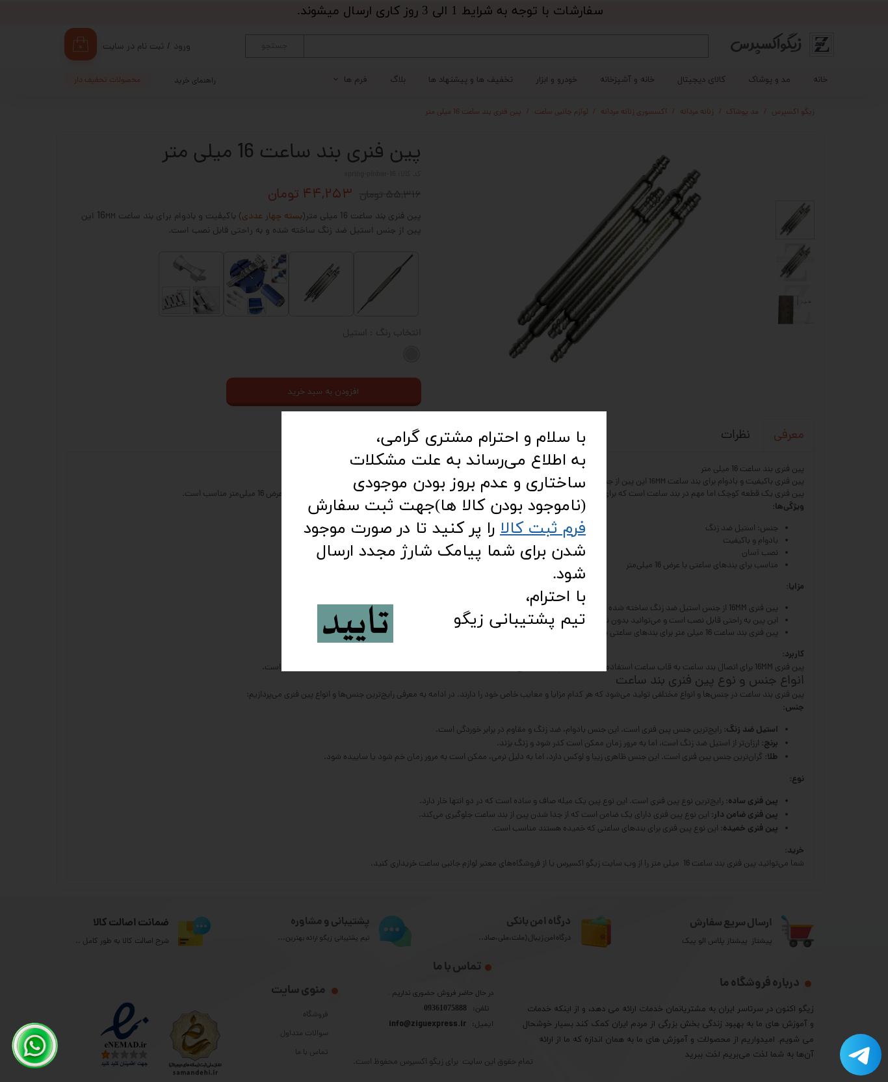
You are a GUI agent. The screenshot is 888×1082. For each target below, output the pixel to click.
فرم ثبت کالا (543, 528)
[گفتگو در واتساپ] (35, 1046)
